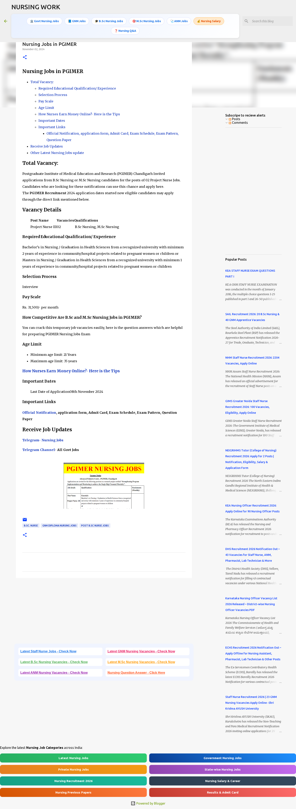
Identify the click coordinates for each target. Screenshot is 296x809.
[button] (24, 57)
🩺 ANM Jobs (179, 21)
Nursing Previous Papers (73, 792)
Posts (235, 119)
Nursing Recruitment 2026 (73, 781)
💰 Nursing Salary (209, 21)
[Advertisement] (104, 612)
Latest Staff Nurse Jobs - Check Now (48, 651)
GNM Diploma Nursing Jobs (59, 525)
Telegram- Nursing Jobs (42, 440)
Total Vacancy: (42, 82)
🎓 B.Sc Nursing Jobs (109, 21)
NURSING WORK (35, 6)
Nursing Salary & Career (222, 781)
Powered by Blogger (150, 803)
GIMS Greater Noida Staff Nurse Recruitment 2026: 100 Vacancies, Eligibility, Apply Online (247, 406)
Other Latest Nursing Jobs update (57, 153)
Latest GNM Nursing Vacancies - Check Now (141, 651)
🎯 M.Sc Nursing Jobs (146, 21)
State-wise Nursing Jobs (223, 769)
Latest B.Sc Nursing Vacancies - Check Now (54, 662)
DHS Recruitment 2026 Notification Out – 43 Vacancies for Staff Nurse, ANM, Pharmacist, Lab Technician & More (252, 554)
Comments (239, 122)
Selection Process (52, 95)
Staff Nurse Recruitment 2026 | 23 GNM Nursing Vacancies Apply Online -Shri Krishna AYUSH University (251, 702)
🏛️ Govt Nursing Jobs (44, 21)
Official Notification (39, 413)
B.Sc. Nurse (31, 525)
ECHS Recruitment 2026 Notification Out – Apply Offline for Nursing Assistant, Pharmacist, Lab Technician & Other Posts (253, 653)
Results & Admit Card (222, 792)
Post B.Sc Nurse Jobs (95, 525)
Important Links (51, 127)
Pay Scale (45, 101)
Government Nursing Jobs (223, 758)
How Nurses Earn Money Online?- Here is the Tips (79, 114)
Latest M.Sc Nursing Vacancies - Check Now (141, 662)
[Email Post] (24, 521)
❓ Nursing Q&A (125, 30)
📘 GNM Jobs (77, 21)
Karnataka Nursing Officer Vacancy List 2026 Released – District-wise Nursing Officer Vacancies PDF (251, 604)
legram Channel (41, 450)
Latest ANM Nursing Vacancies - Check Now (54, 672)
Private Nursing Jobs (73, 769)
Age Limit (46, 108)
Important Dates (51, 121)
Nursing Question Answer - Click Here (136, 672)
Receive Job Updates (46, 146)
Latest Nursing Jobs (73, 758)
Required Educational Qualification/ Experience (77, 88)
